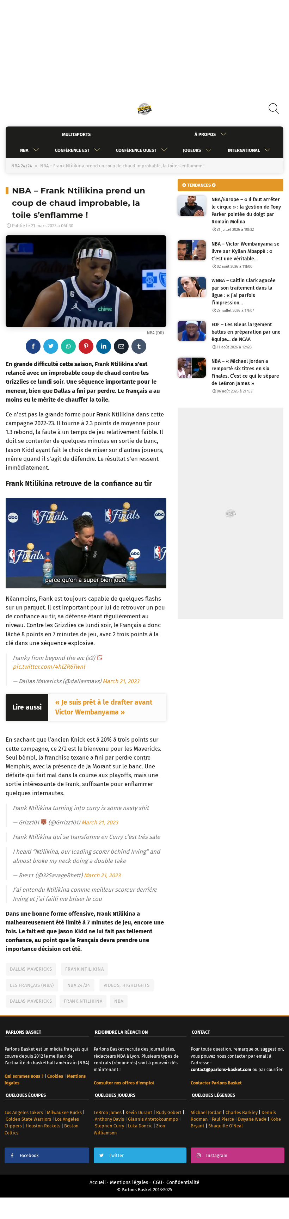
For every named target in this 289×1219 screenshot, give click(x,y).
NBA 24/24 (21, 165)
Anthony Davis (109, 1119)
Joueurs (192, 150)
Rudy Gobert (169, 1112)
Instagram (216, 1155)
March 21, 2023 (121, 681)
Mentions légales (129, 1183)
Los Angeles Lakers (24, 1112)
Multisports (76, 134)
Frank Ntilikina (84, 969)
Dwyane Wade (252, 1119)
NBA (24, 150)
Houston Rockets (43, 1125)
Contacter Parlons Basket (216, 1082)
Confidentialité (182, 1183)
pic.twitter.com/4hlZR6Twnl (49, 666)
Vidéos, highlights (127, 985)
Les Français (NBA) (32, 985)
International (244, 150)
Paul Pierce (223, 1119)
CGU (157, 1183)
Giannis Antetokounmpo (153, 1119)
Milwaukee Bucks (64, 1112)
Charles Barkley (242, 1112)
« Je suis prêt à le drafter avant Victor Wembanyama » (103, 707)
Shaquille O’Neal (225, 1125)
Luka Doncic (140, 1125)
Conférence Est (72, 150)
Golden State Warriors (28, 1119)
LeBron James (108, 1112)
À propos (205, 134)
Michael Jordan (206, 1112)
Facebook (29, 1155)
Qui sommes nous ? (24, 1076)
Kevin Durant (138, 1112)
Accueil (98, 1183)
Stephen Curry (109, 1125)
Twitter (116, 1155)
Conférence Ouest (136, 150)
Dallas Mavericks (31, 969)
